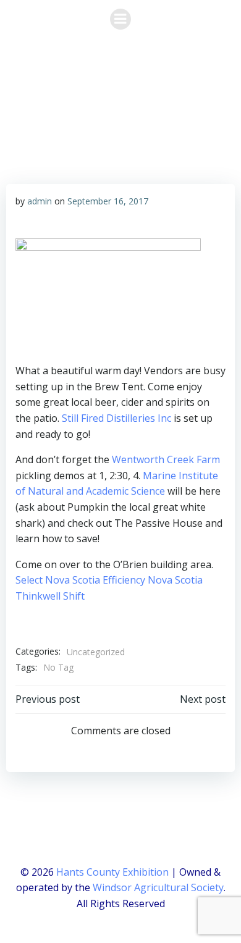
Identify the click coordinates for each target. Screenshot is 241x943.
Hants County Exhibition (112, 872)
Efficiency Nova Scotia (153, 580)
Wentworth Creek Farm (166, 459)
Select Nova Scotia (57, 580)
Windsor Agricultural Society (158, 887)
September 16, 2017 (107, 201)
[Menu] (120, 19)
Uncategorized (96, 652)
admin (39, 201)
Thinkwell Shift (50, 596)
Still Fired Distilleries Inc (116, 418)
